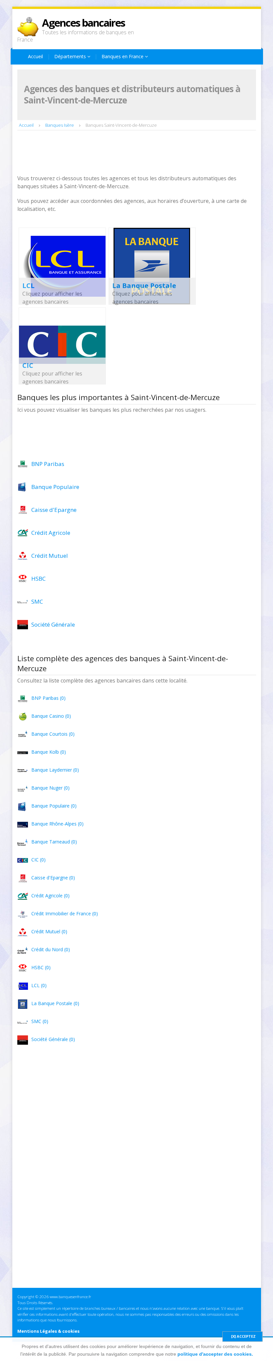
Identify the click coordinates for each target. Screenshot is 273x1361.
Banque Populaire (55, 487)
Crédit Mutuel (49, 555)
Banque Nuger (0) (50, 788)
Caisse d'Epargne (54, 510)
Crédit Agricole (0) (50, 895)
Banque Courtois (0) (53, 734)
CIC (27, 365)
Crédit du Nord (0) (50, 949)
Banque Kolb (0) (48, 752)
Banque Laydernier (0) (55, 770)
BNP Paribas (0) (48, 698)
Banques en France (123, 56)
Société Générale (53, 624)
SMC (37, 601)
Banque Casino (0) (51, 716)
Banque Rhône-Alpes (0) (57, 824)
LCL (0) (39, 985)
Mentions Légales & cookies (48, 1331)
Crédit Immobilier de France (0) (64, 913)
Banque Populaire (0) (54, 806)
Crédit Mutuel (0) (49, 931)
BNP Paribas (47, 464)
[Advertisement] (138, 153)
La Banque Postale (144, 285)
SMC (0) (39, 1021)
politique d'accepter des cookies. (215, 1354)
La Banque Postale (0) (55, 1003)
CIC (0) (38, 859)
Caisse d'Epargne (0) (53, 877)
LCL (28, 285)
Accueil (35, 56)
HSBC (38, 578)
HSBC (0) (41, 967)
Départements (70, 56)
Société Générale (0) (53, 1039)
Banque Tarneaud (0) (54, 841)
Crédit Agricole (50, 532)
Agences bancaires (83, 23)
